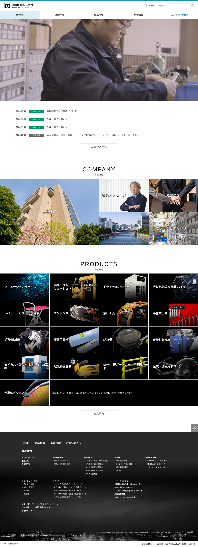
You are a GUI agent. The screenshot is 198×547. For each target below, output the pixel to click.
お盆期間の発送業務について (46, 111)
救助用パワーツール (62, 461)
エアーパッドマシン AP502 (158, 467)
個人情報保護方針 (11, 544)
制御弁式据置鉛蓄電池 (94, 471)
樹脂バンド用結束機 (124, 464)
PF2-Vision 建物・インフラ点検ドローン (70, 487)
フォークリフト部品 (29, 481)
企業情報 (59, 14)
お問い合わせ (181, 14)
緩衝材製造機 (150, 458)
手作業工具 (26, 464)
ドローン (56, 481)
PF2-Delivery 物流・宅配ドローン (67, 491)
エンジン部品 (28, 484)
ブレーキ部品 (28, 487)
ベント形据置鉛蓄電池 (94, 467)
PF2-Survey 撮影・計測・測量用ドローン (70, 494)
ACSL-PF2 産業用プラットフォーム (68, 484)
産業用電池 (87, 458)
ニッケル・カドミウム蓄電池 (96, 461)
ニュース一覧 (99, 146)
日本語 (151, 5)
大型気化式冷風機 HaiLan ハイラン (128, 484)
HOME (19, 14)
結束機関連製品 (122, 467)
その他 (118, 471)
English (161, 5)
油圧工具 (25, 461)
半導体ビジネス (28, 511)
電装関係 (26, 491)
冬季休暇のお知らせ (42, 119)
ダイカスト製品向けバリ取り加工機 (128, 491)
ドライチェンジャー (122, 481)
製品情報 (98, 14)
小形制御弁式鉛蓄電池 (94, 464)
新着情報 (138, 14)
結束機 (117, 458)
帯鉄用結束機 (121, 461)
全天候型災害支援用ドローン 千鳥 (67, 497)
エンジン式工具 (28, 458)
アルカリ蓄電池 (91, 474)
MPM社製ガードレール (123, 487)
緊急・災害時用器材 (62, 464)
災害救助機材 (58, 458)
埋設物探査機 (120, 494)
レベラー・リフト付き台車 (125, 497)
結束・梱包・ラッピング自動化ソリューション (40, 504)
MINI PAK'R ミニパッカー (157, 461)
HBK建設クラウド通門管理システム (36, 507)
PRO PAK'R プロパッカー (157, 464)
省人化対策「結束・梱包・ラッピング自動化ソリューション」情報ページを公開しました (77, 135)
